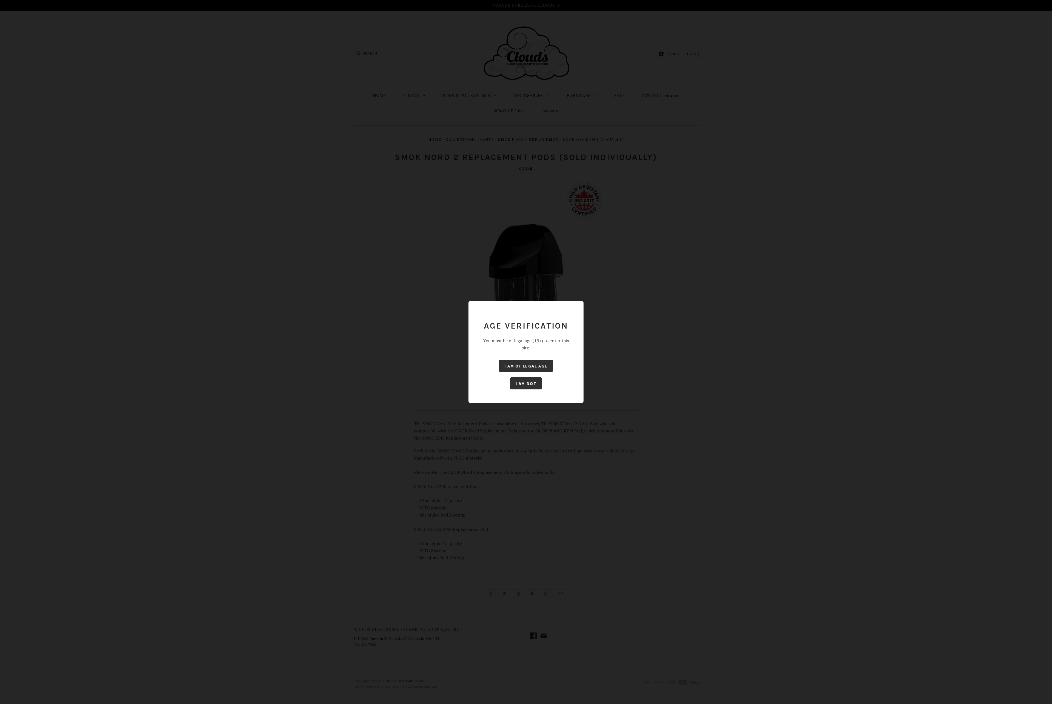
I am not (526, 383)
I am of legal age (526, 366)
